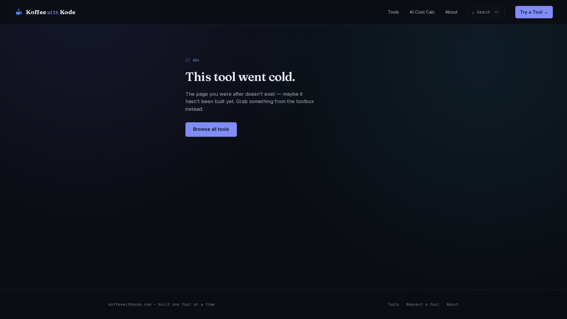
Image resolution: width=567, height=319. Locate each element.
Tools (393, 12)
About (451, 12)
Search (485, 12)
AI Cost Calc (422, 12)
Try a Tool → (534, 12)
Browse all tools (211, 129)
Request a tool (422, 304)
